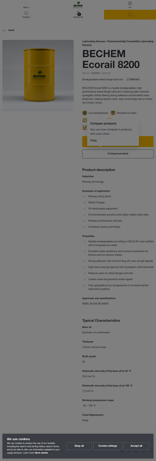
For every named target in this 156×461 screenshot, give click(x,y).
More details (41, 453)
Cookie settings (107, 446)
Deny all (79, 446)
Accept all (136, 446)
